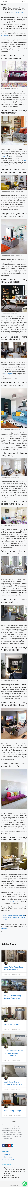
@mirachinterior (5, 928)
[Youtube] (9, 1145)
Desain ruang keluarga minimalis (14, 915)
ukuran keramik (8, 373)
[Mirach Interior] (4, 1)
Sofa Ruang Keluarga (11, 1024)
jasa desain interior (14, 901)
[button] (24, 1183)
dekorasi (8, 31)
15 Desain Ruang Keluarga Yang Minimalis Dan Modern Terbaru (13, 1053)
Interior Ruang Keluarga (12, 1111)
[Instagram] (6, 1145)
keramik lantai (4, 35)
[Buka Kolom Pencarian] (20, 1)
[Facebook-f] (3, 1145)
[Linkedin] (12, 1145)
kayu (25, 160)
